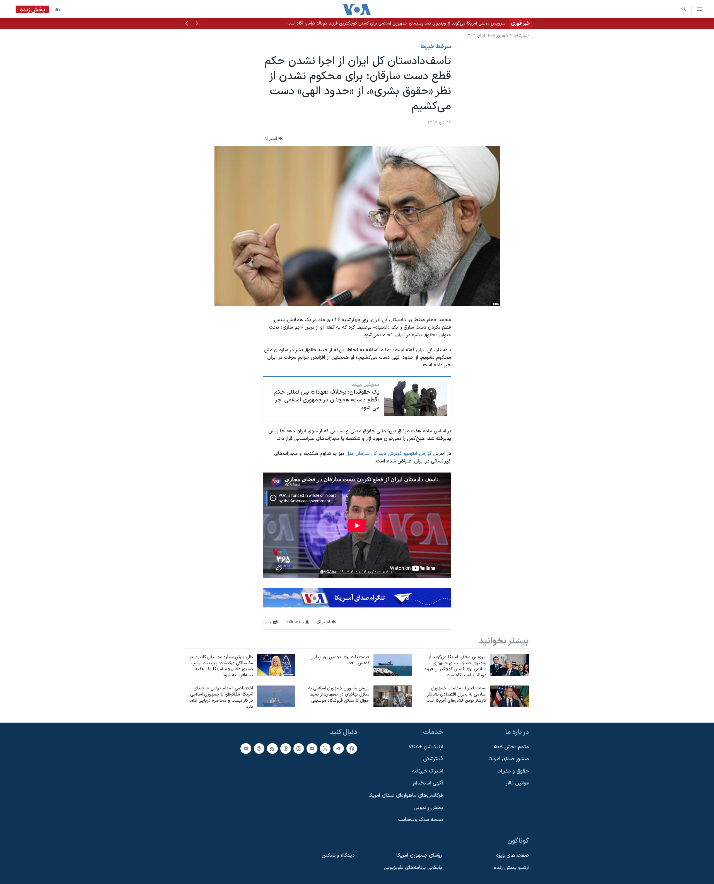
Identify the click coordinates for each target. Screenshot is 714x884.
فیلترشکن (433, 759)
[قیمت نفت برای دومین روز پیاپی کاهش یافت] (392, 665)
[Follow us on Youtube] (312, 748)
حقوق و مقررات (512, 771)
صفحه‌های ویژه (512, 855)
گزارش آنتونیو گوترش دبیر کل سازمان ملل (389, 453)
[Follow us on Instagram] (298, 748)
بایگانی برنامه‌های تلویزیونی (413, 867)
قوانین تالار (517, 783)
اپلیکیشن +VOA (426, 747)
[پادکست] (259, 748)
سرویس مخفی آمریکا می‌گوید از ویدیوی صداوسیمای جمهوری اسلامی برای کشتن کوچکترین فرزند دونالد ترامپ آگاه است (396, 23)
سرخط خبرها (436, 46)
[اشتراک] (245, 748)
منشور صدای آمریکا (509, 759)
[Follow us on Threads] (285, 748)
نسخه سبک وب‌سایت (420, 820)
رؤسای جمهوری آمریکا (419, 855)
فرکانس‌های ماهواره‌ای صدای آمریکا (405, 795)
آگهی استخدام (428, 783)
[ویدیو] (57, 10)
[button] (197, 24)
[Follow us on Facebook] (351, 748)
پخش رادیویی (428, 808)
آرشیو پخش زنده (511, 867)
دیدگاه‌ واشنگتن (338, 855)
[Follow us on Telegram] (338, 748)
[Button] (273, 138)
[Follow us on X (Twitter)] (325, 748)
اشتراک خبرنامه (427, 771)
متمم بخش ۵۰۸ (511, 747)
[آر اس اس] (272, 748)
